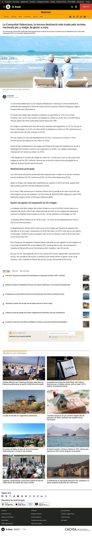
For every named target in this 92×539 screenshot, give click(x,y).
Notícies (46, 12)
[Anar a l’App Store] (20, 504)
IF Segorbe (8, 2)
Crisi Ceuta (16, 2)
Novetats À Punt (61, 2)
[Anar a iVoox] (34, 496)
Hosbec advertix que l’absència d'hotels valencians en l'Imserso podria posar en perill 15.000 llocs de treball (23, 383)
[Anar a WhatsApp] (30, 496)
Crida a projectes (36, 517)
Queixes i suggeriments (67, 513)
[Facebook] (70, 17)
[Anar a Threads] (26, 496)
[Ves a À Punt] (13, 7)
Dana (20, 16)
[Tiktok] (81, 17)
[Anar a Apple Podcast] (38, 496)
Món (41, 16)
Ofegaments (24, 2)
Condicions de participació (38, 520)
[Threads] (88, 17)
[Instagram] (78, 17)
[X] (74, 17)
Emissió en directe (36, 513)
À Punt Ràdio (71, 2)
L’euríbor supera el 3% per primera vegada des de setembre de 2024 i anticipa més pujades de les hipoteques (65, 418)
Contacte (4, 510)
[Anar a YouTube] (18, 496)
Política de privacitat (7, 523)
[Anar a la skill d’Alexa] (30, 504)
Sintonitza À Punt (6, 513)
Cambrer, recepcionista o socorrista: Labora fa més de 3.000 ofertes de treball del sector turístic (23, 482)
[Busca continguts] (72, 7)
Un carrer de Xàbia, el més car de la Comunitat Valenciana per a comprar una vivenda (20, 450)
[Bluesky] (85, 17)
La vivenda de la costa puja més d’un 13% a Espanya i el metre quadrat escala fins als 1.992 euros (68, 482)
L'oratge (52, 2)
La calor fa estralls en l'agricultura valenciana (20, 416)
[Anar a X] (6, 496)
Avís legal (64, 520)
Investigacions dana (43, 2)
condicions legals (64, 337)
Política (6, 16)
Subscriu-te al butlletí (7, 517)
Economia (27, 16)
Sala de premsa (65, 510)
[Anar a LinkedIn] (42, 496)
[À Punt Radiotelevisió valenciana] (10, 529)
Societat (13, 16)
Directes (86, 7)
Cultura (35, 16)
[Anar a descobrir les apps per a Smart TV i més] (42, 504)
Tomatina (32, 2)
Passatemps (80, 2)
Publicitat (34, 510)
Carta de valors (65, 517)
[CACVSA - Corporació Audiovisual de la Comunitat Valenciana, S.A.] (78, 529)
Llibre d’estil (4, 520)
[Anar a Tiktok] (14, 496)
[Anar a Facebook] (2, 496)
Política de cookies (36, 523)
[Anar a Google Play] (7, 504)
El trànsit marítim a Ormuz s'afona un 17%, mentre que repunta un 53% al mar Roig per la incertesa (67, 450)
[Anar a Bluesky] (22, 496)
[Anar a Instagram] (10, 496)
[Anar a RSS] (46, 496)
